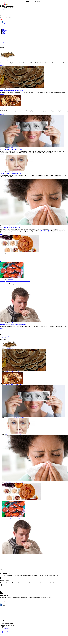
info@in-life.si (2, 602)
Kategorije (2, 47)
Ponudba (3, 611)
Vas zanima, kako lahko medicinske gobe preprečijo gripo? (13, 324)
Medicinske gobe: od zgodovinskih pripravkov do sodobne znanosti (15, 281)
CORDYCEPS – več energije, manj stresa (8, 60)
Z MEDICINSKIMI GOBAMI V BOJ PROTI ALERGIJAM (11, 227)
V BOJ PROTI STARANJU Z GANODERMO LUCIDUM (11, 149)
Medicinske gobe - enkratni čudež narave (9, 108)
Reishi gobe (62, 257)
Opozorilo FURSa (5, 618)
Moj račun (4, 29)
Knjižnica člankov (5, 613)
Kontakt (3, 614)
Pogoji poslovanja (5, 615)
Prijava (3, 33)
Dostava (3, 616)
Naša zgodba (4, 610)
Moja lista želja (4, 30)
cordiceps (4, 559)
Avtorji (3, 632)
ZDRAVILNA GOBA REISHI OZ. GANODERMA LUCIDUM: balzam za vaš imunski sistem (18, 255)
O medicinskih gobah (5, 612)
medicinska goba (5, 564)
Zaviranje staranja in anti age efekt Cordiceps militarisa (12, 173)
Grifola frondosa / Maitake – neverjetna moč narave (11, 90)
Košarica (3, 31)
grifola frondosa (5, 563)
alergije (3, 560)
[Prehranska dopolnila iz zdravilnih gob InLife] (7, 8)
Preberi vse (2, 65)
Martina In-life (10, 58)
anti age (3, 558)
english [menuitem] (4, 23)
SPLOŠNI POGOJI (6, 628)
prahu (54, 257)
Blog (3, 32)
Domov (3, 609)
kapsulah (49, 257)
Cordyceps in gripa (5, 562)
